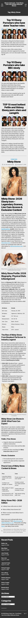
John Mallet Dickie (9, 164)
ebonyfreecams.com (8, 530)
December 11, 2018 (21, 164)
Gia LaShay (4, 572)
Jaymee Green (5, 563)
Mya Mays (4, 548)
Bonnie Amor (5, 587)
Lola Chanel (4, 553)
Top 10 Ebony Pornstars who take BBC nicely (14, 65)
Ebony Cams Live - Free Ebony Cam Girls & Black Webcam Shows (14, 4)
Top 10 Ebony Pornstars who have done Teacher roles (14, 23)
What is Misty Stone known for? (12, 509)
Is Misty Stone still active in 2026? (12, 506)
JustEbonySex (5, 229)
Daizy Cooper (5, 582)
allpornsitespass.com (8, 529)
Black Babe (16, 529)
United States (19, 532)
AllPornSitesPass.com (16, 246)
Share (3, 526)
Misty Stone (14, 161)
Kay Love (4, 558)
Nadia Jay (4, 543)
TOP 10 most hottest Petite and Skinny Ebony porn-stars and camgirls (14, 108)
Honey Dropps (5, 568)
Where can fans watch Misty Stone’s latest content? (12, 513)
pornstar (9, 532)
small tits (13, 532)
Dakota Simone (5, 577)
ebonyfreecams (5, 243)
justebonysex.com (18, 530)
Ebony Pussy (23, 529)
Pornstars (14, 159)
